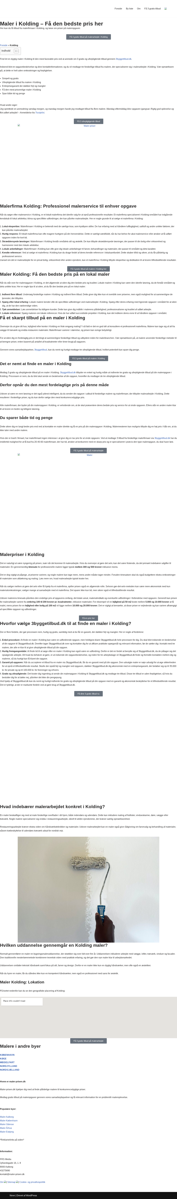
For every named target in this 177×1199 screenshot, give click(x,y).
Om (138, 8)
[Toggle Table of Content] (15, 51)
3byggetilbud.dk (123, 59)
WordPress (31, 1195)
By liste (129, 8)
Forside (118, 8)
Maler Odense (7, 1124)
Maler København (9, 1120)
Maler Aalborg (7, 1117)
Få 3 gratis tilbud (152, 8)
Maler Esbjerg (7, 1132)
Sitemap (11, 1182)
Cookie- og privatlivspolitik (32, 1182)
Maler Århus (6, 1128)
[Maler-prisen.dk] (23, 8)
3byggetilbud (40, 350)
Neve (12, 1195)
